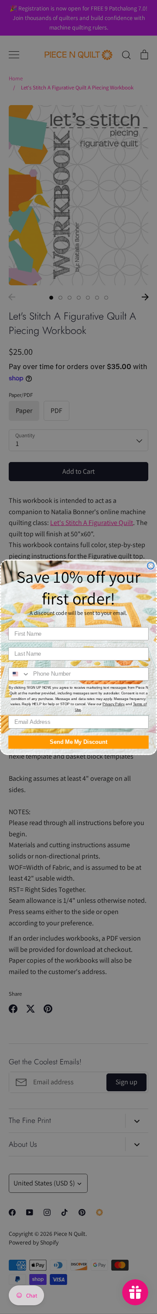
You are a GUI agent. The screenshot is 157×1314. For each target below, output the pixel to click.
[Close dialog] (150, 565)
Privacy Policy (113, 704)
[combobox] (19, 673)
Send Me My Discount (78, 742)
